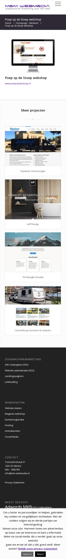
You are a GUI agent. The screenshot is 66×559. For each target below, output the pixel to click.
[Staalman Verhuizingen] (33, 146)
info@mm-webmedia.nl (17, 473)
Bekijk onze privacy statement (37, 548)
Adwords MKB (18, 507)
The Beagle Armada (33, 277)
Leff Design (33, 224)
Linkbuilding (11, 382)
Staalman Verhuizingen (32, 171)
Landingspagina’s (14, 376)
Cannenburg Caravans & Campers (33, 330)
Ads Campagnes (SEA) (16, 364)
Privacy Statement (14, 482)
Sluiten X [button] (27, 554)
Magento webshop (15, 413)
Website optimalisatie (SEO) (19, 370)
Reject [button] (40, 554)
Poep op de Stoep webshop (23, 19)
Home (8, 23)
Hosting (9, 425)
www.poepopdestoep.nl (18, 83)
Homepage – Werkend (27, 23)
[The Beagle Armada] (33, 252)
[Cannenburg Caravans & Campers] (33, 306)
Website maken (13, 408)
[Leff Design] (33, 199)
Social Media (11, 436)
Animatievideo (12, 430)
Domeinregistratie (14, 419)
